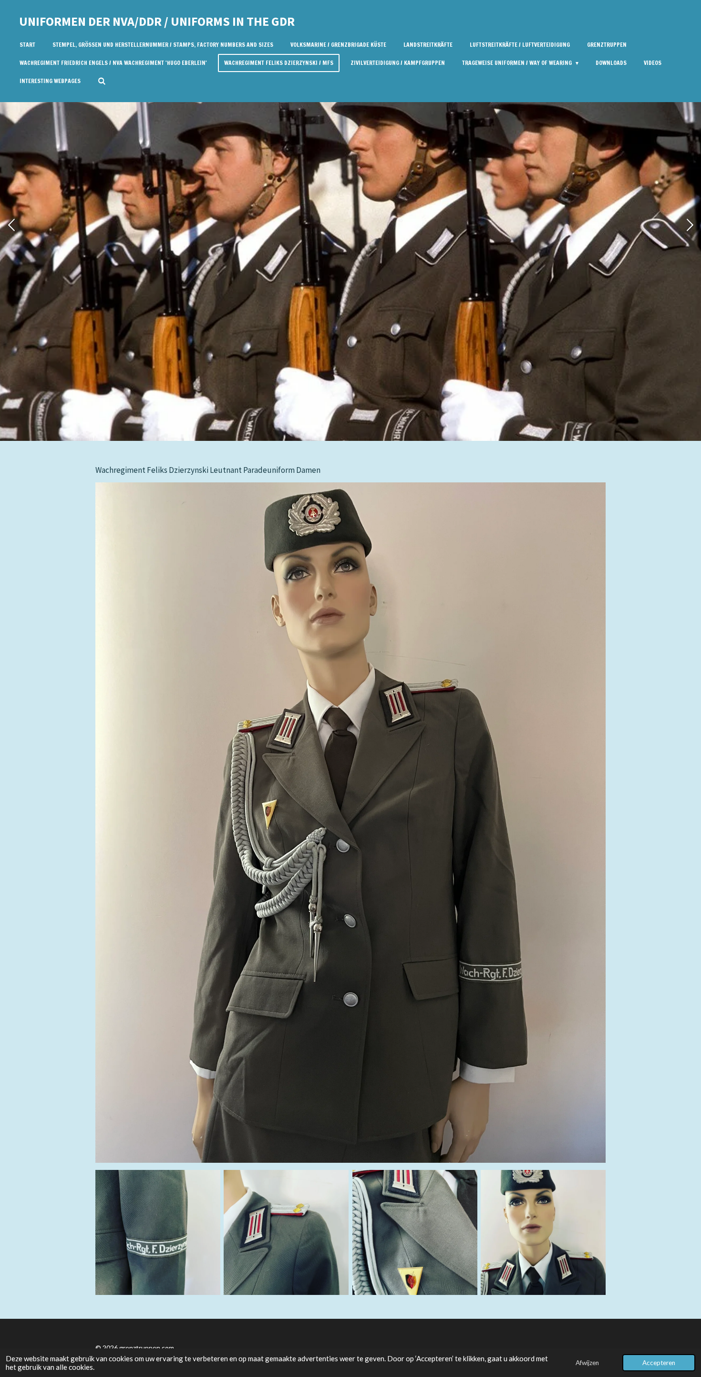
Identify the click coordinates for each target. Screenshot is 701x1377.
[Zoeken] (102, 81)
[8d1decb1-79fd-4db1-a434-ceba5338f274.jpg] (414, 1232)
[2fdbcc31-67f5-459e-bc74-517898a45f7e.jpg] (157, 1232)
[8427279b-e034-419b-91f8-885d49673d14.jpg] (286, 1232)
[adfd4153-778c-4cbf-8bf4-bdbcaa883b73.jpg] (543, 1232)
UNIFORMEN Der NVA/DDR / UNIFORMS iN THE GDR (157, 21)
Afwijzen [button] (587, 1363)
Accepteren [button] (658, 1363)
